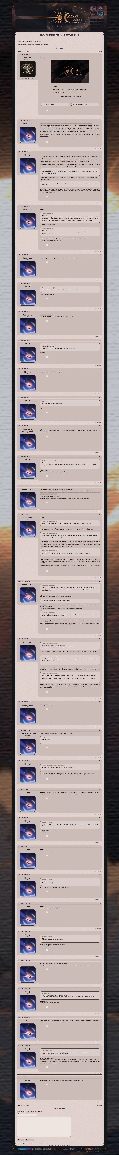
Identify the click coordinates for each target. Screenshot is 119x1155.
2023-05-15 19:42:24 (24, 789)
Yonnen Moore (85, 1151)
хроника (100, 26)
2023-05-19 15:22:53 (24, 960)
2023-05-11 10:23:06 (24, 206)
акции (93, 29)
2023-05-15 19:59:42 (24, 903)
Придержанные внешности (80, 104)
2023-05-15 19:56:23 (24, 846)
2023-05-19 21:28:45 (24, 1077)
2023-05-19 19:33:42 (24, 1017)
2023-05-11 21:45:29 (24, 425)
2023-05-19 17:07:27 (24, 988)
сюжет (100, 20)
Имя (18, 1113)
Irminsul (27, 58)
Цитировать (98, 116)
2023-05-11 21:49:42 (24, 456)
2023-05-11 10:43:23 (24, 255)
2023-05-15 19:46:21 (24, 818)
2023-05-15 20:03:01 (24, 931)
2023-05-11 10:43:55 (24, 283)
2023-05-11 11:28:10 (24, 368)
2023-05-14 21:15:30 (24, 761)
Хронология (67, 96)
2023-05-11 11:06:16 (24, 340)
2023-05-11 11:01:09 (24, 312)
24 (27, 51)
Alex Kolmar (96, 1151)
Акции (79, 96)
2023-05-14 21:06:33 (24, 730)
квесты (100, 23)
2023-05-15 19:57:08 (24, 875)
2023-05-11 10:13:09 (24, 152)
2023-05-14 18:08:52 (24, 486)
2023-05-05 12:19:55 (24, 54)
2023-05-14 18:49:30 (24, 514)
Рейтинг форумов (52, 1145)
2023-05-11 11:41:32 (24, 397)
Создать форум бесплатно (64, 1145)
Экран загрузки (38, 44)
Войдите (27, 41)
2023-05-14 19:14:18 (24, 639)
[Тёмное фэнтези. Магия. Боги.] (64, 1149)
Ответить (99, 51)
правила (93, 23)
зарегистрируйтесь (36, 41)
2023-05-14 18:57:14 (24, 581)
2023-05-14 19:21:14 (24, 702)
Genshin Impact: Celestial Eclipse (26, 44)
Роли (60, 96)
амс (100, 29)
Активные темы (59, 37)
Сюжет (74, 96)
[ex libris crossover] (97, 1149)
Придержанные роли (48, 104)
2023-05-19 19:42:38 (24, 1045)
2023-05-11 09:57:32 (24, 120)
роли (93, 26)
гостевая (93, 20)
